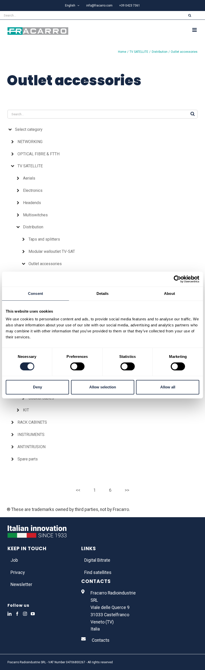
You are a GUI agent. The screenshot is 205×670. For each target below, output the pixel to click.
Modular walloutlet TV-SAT (51, 251)
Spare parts (28, 459)
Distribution (33, 227)
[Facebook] (17, 614)
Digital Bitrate (97, 560)
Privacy (17, 572)
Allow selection (102, 387)
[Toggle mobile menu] (195, 30)
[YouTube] (33, 614)
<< (78, 490)
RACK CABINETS (32, 422)
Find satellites (98, 572)
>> (127, 490)
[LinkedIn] (10, 614)
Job (14, 560)
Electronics (32, 190)
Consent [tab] (35, 293)
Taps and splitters (44, 239)
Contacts (101, 640)
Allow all (167, 387)
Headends (32, 202)
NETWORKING (30, 141)
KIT (26, 410)
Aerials (29, 178)
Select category (28, 129)
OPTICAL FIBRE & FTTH (39, 154)
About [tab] (169, 293)
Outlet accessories (45, 263)
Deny (37, 387)
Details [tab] (102, 293)
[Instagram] (25, 614)
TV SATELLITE (30, 166)
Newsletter (21, 584)
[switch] (77, 366)
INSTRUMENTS (31, 434)
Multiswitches (35, 215)
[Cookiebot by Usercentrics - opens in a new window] (177, 279)
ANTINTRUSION (32, 446)
